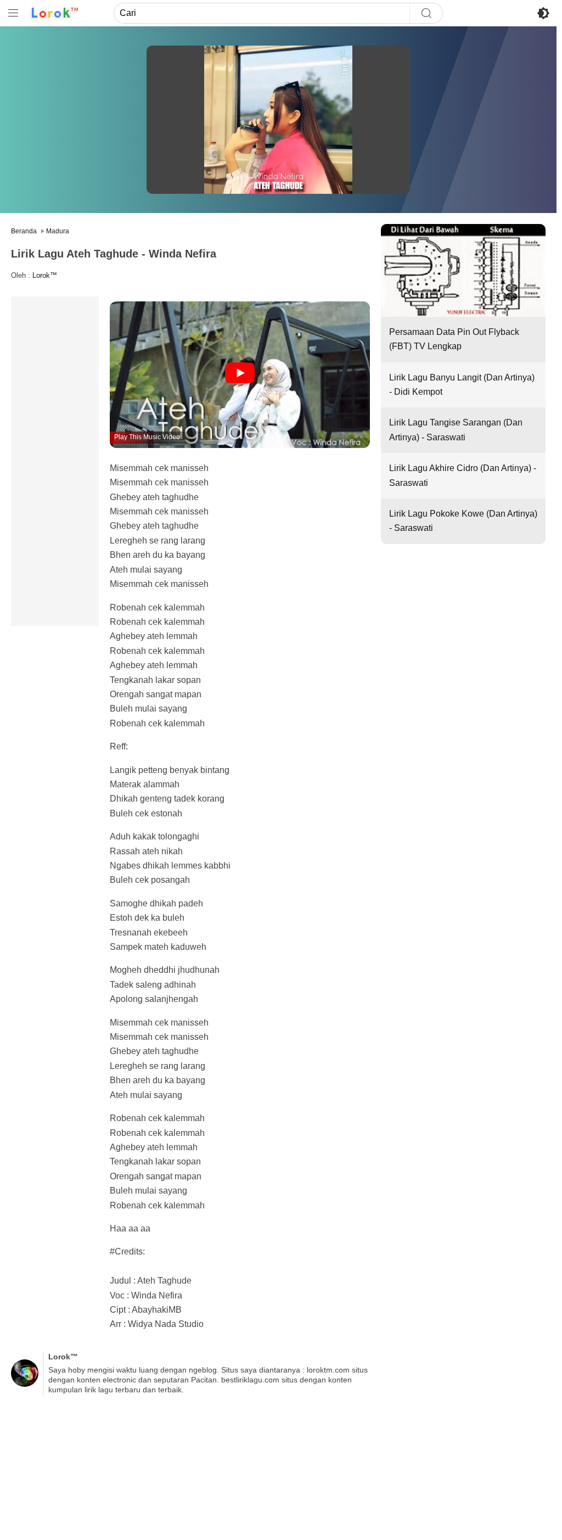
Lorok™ (44, 275)
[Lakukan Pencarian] (425, 13)
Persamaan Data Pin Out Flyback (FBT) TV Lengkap (454, 339)
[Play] (240, 373)
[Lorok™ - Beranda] (54, 13)
